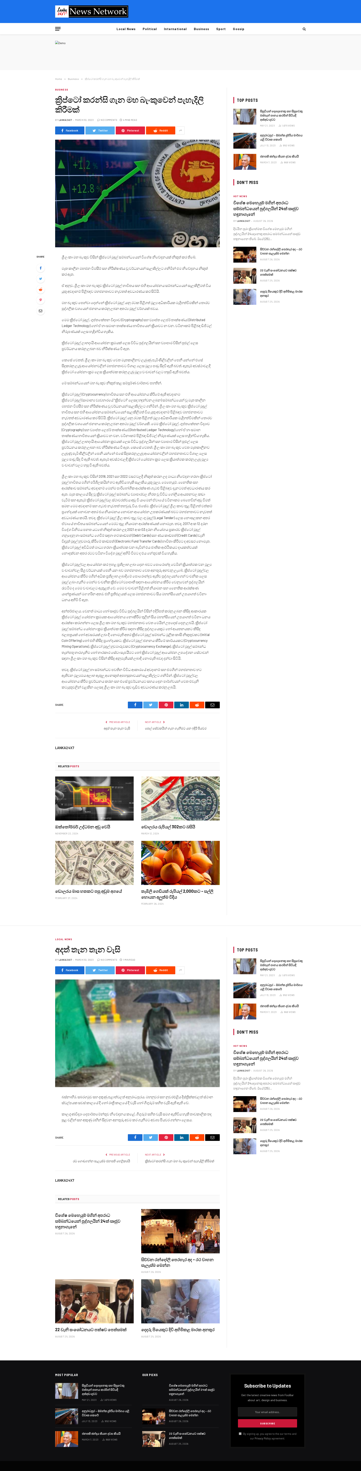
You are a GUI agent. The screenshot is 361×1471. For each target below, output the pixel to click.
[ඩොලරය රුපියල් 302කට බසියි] (180, 798)
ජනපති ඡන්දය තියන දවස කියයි (279, 156)
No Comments (109, 120)
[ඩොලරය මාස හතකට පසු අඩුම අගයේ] (94, 863)
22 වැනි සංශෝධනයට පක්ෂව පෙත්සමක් (278, 272)
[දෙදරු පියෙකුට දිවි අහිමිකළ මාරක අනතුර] (244, 297)
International (175, 29)
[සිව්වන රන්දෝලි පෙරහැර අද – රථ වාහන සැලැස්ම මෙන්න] (244, 255)
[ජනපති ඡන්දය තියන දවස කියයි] (244, 162)
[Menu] (58, 28)
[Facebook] (40, 268)
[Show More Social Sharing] (180, 130)
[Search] (304, 28)
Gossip (238, 29)
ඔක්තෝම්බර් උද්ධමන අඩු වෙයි (82, 826)
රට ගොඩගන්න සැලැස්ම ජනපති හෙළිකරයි (101, 1161)
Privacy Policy (263, 1438)
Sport (221, 29)
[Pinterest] (40, 300)
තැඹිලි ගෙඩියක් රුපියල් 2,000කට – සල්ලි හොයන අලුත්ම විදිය (177, 894)
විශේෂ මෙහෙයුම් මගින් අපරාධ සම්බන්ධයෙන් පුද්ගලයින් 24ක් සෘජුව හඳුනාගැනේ (266, 208)
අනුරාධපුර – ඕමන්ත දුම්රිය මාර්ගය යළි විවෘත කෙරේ (281, 137)
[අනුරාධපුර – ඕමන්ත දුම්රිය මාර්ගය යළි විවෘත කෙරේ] (244, 141)
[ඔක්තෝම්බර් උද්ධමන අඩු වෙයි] (94, 798)
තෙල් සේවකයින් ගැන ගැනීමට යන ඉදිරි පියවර (175, 728)
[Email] (40, 310)
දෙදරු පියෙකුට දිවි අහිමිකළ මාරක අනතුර (281, 293)
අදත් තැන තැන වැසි (117, 728)
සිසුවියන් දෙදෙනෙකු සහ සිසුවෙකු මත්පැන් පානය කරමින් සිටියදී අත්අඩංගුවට (281, 115)
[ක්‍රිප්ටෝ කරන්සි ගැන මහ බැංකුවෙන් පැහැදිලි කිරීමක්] (137, 193)
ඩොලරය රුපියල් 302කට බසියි (168, 826)
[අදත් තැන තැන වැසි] (137, 1033)
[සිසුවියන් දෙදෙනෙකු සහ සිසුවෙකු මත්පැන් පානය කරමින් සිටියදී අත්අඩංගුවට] (244, 117)
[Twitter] (40, 279)
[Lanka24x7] (91, 11)
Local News (126, 29)
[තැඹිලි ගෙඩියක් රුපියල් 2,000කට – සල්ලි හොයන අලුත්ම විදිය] (180, 863)
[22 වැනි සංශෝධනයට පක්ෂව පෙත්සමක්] (244, 276)
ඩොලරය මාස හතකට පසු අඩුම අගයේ (88, 891)
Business (201, 29)
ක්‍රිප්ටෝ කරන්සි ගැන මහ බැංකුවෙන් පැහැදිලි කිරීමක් (179, 1161)
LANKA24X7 (65, 120)
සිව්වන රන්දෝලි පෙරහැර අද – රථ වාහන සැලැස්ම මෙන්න (281, 251)
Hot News (240, 196)
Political (150, 29)
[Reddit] (40, 289)
